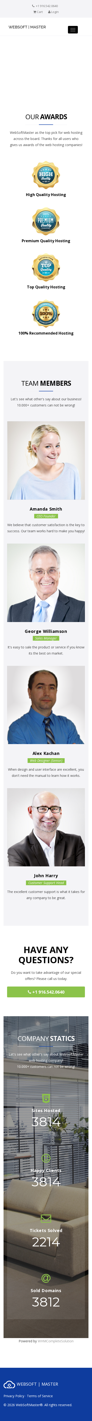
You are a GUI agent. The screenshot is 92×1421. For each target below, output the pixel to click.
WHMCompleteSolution (56, 1341)
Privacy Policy (14, 1396)
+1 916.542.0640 (47, 992)
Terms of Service (40, 1396)
